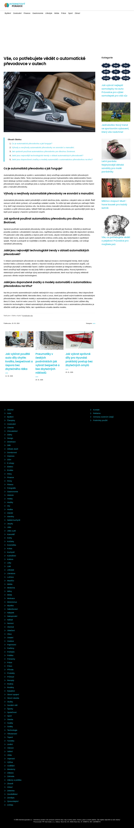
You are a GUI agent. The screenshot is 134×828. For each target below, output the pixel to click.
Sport (70, 13)
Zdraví (77, 13)
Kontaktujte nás (27, 315)
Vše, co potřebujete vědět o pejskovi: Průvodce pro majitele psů (116, 241)
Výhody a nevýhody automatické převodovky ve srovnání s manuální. (43, 147)
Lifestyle (48, 13)
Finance (27, 13)
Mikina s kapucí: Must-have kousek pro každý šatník (114, 204)
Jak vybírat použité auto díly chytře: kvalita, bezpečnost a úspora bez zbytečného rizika (19, 361)
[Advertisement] (67, 30)
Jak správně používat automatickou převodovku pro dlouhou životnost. (43, 151)
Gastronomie (37, 13)
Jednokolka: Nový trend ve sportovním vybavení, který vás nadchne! (115, 128)
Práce (63, 13)
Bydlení (8, 13)
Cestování (17, 13)
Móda (56, 13)
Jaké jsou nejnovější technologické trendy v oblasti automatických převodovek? (47, 155)
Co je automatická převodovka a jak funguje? (32, 143)
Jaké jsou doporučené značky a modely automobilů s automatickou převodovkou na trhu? (52, 159)
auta (94, 323)
